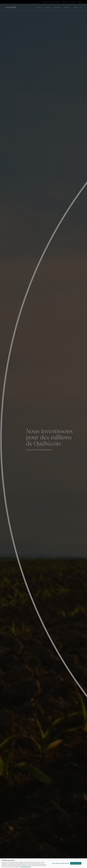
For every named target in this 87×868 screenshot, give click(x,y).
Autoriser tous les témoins (76, 863)
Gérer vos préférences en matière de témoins (60, 863)
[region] (43, 863)
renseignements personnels (25, 866)
